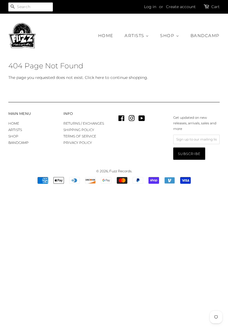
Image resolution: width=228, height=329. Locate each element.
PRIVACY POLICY (77, 143)
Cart (215, 6)
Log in (150, 6)
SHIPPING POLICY (78, 130)
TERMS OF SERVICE (79, 136)
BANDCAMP (205, 35)
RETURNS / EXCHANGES (83, 123)
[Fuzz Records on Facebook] (121, 119)
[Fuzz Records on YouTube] (141, 119)
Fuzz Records (120, 171)
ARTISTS (135, 35)
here (99, 77)
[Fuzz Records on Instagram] (131, 119)
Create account (181, 6)
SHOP (168, 35)
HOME (105, 35)
